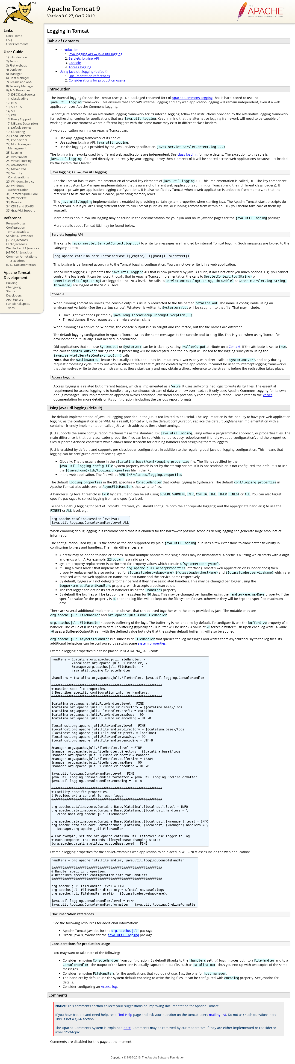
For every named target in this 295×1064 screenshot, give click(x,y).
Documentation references (89, 76)
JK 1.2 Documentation (21, 265)
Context (234, 346)
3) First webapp (16, 65)
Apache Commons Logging (192, 98)
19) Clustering (15, 132)
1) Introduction (16, 57)
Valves (267, 395)
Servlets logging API (84, 58)
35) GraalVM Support (20, 210)
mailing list (217, 1014)
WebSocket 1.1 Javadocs (22, 248)
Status (10, 291)
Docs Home (14, 36)
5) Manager (14, 74)
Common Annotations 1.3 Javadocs (21, 258)
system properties (152, 643)
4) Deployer (14, 69)
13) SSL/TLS (14, 107)
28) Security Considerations (17, 175)
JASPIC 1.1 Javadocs (19, 252)
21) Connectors (16, 140)
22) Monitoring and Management (19, 146)
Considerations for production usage (97, 80)
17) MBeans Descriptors (22, 123)
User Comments (17, 44)
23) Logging (14, 152)
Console (75, 63)
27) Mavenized (16, 169)
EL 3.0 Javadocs (16, 244)
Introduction (69, 49)
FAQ (9, 40)
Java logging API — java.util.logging (95, 54)
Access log (109, 986)
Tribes (10, 308)
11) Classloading (17, 98)
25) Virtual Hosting (19, 161)
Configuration (15, 227)
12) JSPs (11, 103)
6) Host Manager (17, 78)
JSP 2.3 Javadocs (17, 240)
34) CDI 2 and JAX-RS (20, 206)
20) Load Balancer (18, 136)
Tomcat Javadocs (17, 232)
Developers (14, 295)
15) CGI (11, 115)
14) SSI (10, 111)
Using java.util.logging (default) (83, 71)
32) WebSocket (16, 198)
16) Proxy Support (18, 119)
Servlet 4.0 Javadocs (19, 236)
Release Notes (16, 223)
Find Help (125, 1014)
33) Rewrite (13, 202)
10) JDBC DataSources (20, 94)
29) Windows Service (20, 181)
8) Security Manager (19, 86)
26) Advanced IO (17, 165)
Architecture (14, 299)
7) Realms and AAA (19, 82)
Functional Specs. (18, 304)
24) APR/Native (16, 156)
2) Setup (12, 61)
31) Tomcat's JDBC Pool (22, 194)
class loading (187, 154)
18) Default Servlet (18, 127)
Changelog (13, 287)
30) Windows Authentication (17, 187)
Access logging (80, 67)
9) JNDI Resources (18, 90)
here (127, 1028)
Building (11, 283)
